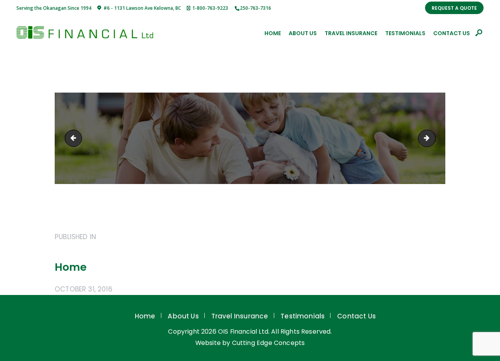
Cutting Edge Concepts (268, 342)
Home (145, 316)
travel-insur (75, 138)
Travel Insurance (239, 316)
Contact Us (356, 316)
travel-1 (432, 138)
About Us (183, 316)
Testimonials (302, 316)
